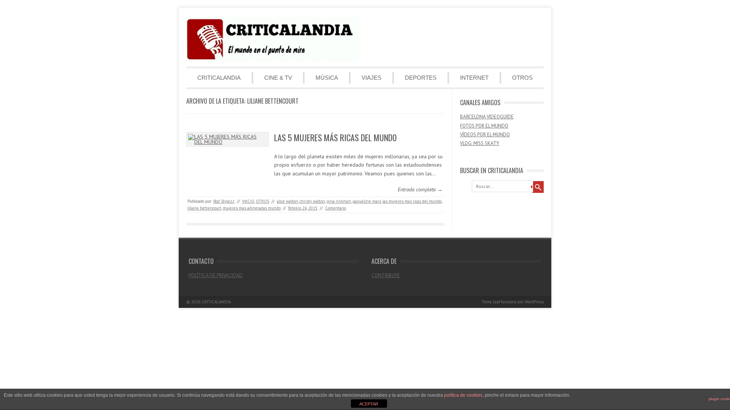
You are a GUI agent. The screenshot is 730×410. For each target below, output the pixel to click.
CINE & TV (278, 77)
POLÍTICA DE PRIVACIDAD (216, 275)
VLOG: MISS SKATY (479, 143)
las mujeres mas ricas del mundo (411, 201)
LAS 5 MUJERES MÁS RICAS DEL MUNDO (335, 137)
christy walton (312, 201)
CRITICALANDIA (219, 77)
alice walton (287, 201)
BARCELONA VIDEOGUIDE (487, 117)
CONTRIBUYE (385, 275)
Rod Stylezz (224, 201)
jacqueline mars (366, 201)
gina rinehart (339, 201)
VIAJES (371, 77)
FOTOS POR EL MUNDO (484, 126)
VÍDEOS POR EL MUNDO (485, 134)
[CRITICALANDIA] (273, 60)
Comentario (335, 208)
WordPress (534, 301)
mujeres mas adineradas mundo (252, 208)
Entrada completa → (420, 189)
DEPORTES (420, 77)
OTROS (522, 77)
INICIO (248, 201)
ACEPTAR (368, 404)
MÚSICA (327, 77)
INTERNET (474, 77)
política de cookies (463, 395)
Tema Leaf (491, 301)
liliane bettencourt (204, 208)
